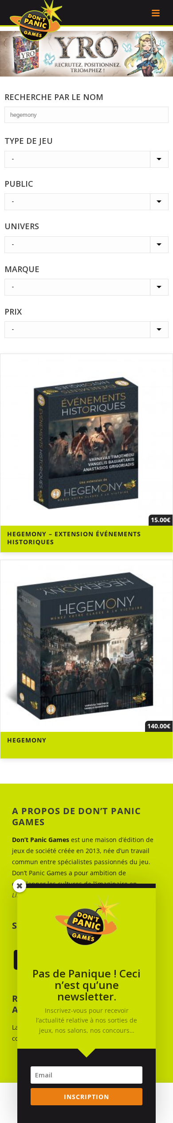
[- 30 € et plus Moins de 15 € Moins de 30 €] (86, 329)
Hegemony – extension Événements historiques (74, 538)
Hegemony (27, 740)
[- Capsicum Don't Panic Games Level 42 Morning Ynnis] (86, 287)
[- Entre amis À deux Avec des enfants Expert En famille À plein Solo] (86, 201)
